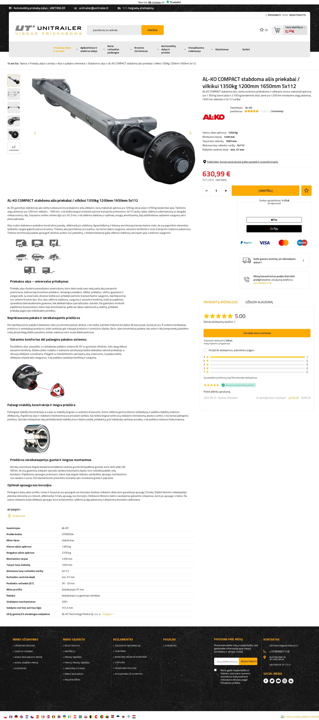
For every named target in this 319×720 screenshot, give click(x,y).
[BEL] (91, 716)
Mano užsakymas (25, 639)
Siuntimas (120, 651)
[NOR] (59, 716)
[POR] (101, 716)
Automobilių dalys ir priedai (168, 49)
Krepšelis (70, 651)
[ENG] (21, 716)
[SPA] (37, 716)
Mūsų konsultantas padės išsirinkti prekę (274, 280)
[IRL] (69, 716)
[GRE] (128, 716)
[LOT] (112, 716)
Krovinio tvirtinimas (141, 49)
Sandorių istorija (75, 668)
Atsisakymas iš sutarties (129, 674)
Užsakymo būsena (25, 646)
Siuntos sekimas (24, 651)
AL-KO (248, 107)
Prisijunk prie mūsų (228, 639)
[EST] (118, 716)
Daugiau (107, 614)
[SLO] (85, 716)
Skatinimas (222, 49)
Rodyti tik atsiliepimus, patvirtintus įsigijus (231, 350)
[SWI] (96, 716)
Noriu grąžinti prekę (26, 663)
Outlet (246, 49)
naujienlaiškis (72, 680)
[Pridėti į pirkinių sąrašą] (306, 190)
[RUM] (53, 716)
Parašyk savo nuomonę (257, 333)
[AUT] (75, 716)
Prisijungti (275, 15)
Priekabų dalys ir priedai (62, 49)
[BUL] (123, 716)
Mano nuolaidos (74, 674)
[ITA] (43, 716)
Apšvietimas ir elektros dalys (88, 49)
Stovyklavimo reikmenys (196, 49)
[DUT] (27, 716)
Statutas (120, 662)
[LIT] (107, 716)
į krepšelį (265, 190)
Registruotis (297, 15)
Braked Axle (19, 516)
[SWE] (80, 716)
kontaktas (20, 668)
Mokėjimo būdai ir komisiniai (131, 657)
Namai (23, 63)
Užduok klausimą (259, 302)
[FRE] (10, 716)
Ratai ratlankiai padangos (113, 49)
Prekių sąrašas (73, 657)
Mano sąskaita (74, 639)
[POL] (5, 716)
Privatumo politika (125, 668)
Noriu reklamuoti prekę (28, 657)
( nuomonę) (277, 111)
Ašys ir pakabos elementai (71, 63)
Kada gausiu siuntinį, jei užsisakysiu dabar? (274, 260)
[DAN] (48, 716)
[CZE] (32, 716)
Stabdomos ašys (97, 63)
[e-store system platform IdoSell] (300, 716)
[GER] (16, 716)
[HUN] (134, 716)
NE (307, 398)
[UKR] (64, 716)
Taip (294, 398)
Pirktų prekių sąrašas (77, 663)
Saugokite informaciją (127, 646)
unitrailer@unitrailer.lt (93, 8)
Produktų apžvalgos (221, 302)
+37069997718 (262, 283)
